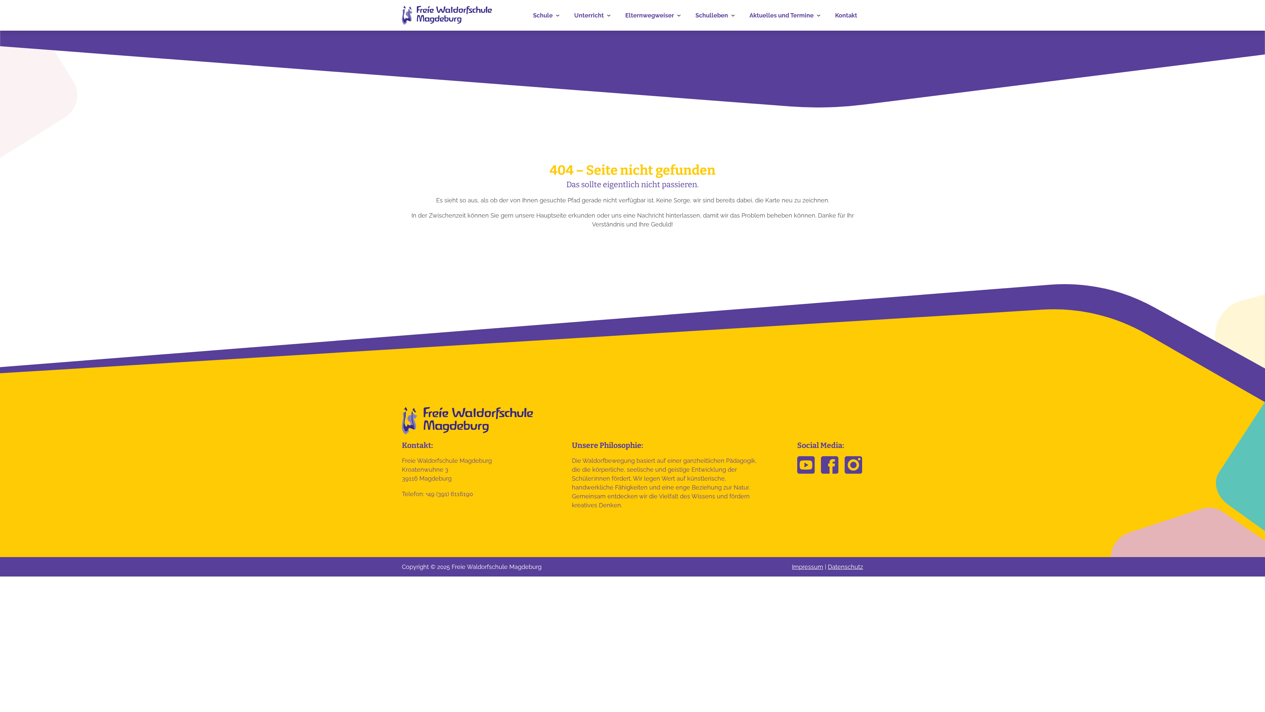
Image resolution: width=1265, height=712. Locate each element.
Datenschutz (845, 566)
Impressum (807, 566)
